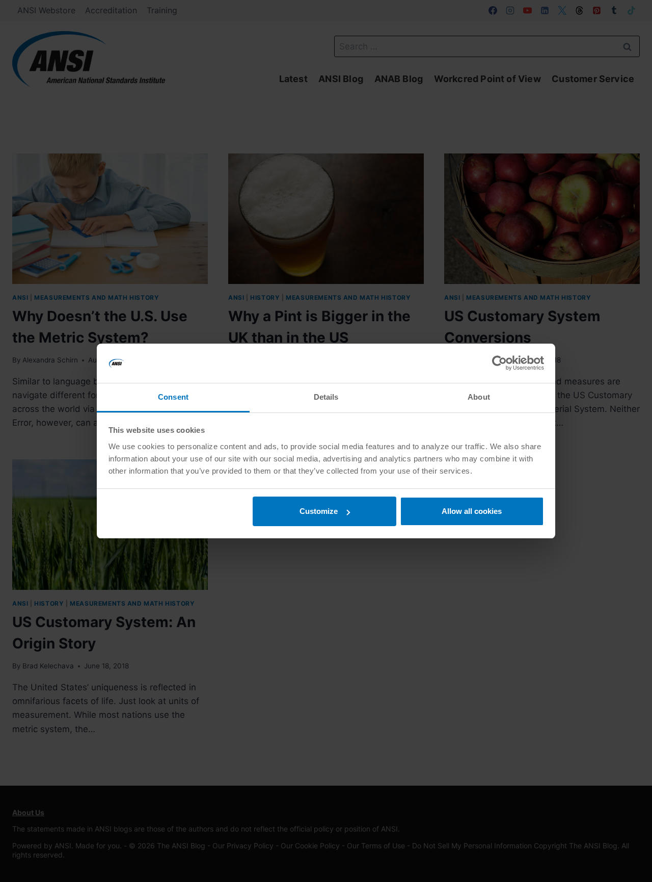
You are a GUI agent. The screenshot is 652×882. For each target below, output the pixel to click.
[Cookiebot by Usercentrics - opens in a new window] (499, 363)
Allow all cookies (472, 511)
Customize (319, 511)
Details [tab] (326, 397)
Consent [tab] (173, 397)
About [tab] (479, 397)
